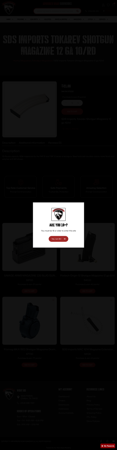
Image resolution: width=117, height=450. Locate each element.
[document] (58, 225)
